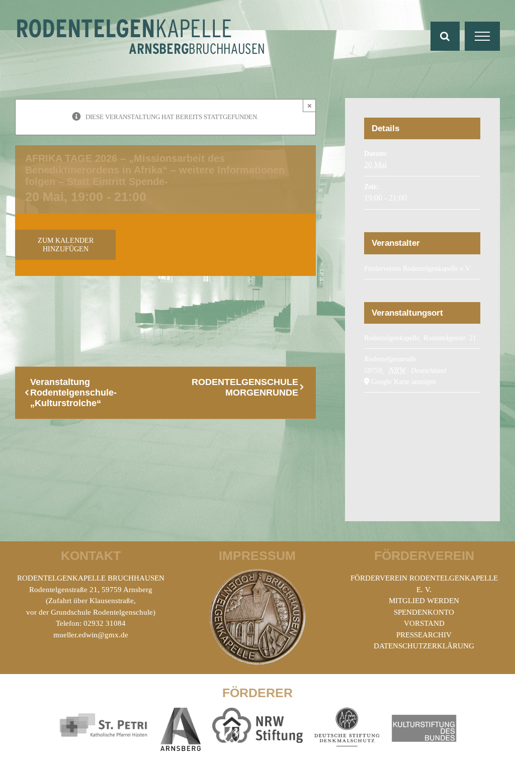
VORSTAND (424, 623)
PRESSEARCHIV (424, 635)
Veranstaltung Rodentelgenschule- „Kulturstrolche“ (73, 392)
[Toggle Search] (445, 36)
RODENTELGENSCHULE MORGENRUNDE (245, 387)
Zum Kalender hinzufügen (66, 245)
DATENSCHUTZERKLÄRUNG (424, 646)
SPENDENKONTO (424, 612)
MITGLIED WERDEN (424, 601)
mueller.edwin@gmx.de (90, 635)
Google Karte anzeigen (403, 382)
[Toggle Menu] (482, 36)
